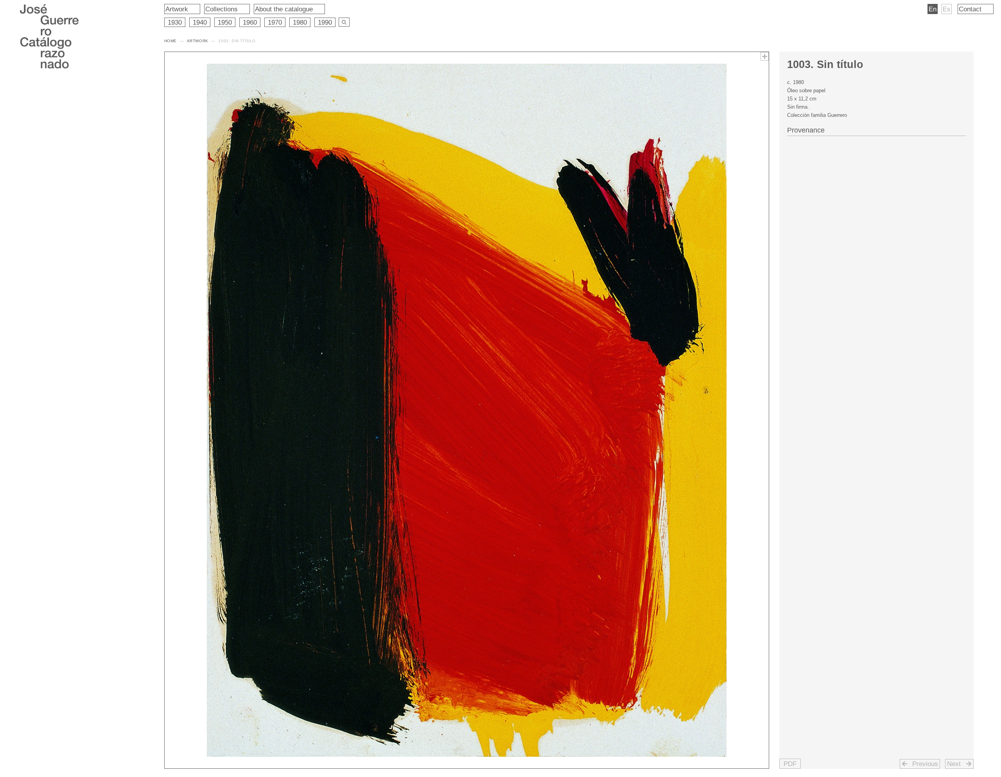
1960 (250, 22)
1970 (275, 22)
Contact (970, 9)
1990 (325, 22)
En (932, 9)
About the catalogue (284, 9)
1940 (200, 22)
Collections (221, 9)
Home (170, 41)
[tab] (876, 129)
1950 (225, 22)
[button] (790, 764)
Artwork (176, 9)
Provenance (806, 130)
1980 (300, 22)
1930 (175, 22)
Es (947, 9)
